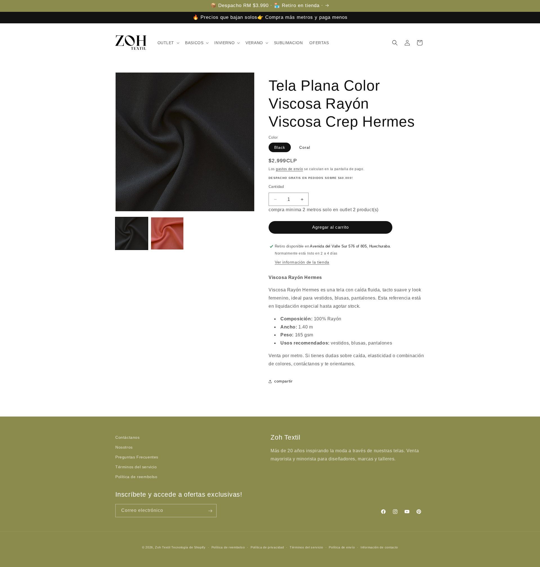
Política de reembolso (136, 477)
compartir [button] (283, 381)
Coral (304, 147)
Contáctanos (127, 437)
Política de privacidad (267, 547)
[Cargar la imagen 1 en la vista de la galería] (131, 233)
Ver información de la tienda (302, 262)
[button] (168, 43)
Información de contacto (379, 547)
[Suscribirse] (210, 511)
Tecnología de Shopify (188, 547)
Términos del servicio (136, 467)
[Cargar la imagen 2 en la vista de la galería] (167, 233)
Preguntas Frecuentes (136, 457)
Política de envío (342, 547)
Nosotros (124, 447)
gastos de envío (289, 169)
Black (279, 147)
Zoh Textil (163, 547)
